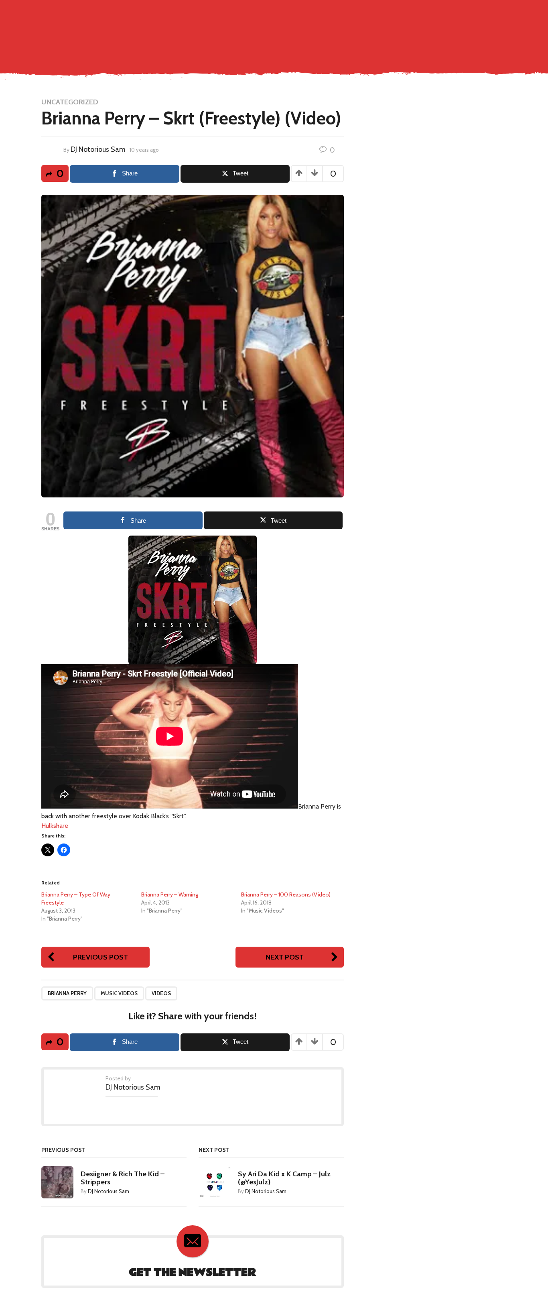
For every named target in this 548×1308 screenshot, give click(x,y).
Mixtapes (378, 29)
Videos (161, 993)
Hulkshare (54, 825)
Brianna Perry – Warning (169, 894)
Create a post (460, 12)
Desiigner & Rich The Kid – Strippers (122, 1177)
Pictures (344, 29)
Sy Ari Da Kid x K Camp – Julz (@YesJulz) (284, 1177)
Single (270, 29)
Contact (241, 29)
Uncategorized (69, 102)
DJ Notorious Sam (98, 149)
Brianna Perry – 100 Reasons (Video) (286, 894)
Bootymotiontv (462, 29)
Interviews (414, 29)
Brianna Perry (67, 993)
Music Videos (305, 29)
